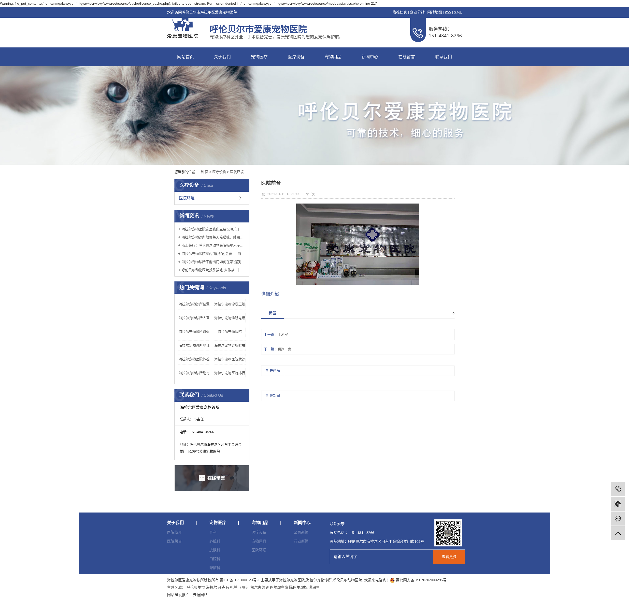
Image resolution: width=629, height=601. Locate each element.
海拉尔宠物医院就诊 (229, 359)
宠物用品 (333, 57)
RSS (448, 12)
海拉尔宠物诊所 (319, 580)
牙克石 (223, 587)
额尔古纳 (257, 587)
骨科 (213, 532)
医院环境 (237, 172)
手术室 (283, 335)
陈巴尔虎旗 (298, 587)
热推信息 (399, 12)
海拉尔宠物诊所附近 (194, 332)
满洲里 (314, 587)
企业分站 (417, 12)
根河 (245, 587)
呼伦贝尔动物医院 (347, 580)
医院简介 (174, 532)
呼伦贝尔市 (195, 587)
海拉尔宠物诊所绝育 (194, 373)
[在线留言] (618, 519)
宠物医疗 (259, 57)
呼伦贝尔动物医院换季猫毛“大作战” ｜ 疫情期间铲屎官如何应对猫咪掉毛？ (214, 270)
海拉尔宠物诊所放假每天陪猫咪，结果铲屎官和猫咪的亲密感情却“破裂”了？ (214, 237)
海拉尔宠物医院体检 (194, 359)
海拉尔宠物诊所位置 (194, 304)
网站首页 (185, 57)
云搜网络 (200, 595)
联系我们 (443, 57)
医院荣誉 (174, 541)
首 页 (204, 172)
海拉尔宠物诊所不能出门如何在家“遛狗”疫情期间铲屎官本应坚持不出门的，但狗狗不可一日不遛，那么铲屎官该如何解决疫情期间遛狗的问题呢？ (214, 262)
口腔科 (214, 559)
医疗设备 (296, 57)
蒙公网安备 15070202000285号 (420, 580)
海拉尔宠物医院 (230, 332)
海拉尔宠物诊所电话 (229, 318)
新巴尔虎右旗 (277, 587)
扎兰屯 (235, 587)
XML (458, 12)
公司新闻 (301, 532)
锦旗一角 (284, 349)
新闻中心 (369, 57)
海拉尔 (211, 587)
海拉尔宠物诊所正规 (229, 304)
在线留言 (406, 57)
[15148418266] (618, 489)
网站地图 (434, 12)
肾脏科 (214, 568)
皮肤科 (214, 550)
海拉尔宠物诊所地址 (194, 345)
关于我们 (222, 57)
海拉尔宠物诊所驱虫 (229, 345)
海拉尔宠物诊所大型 (194, 318)
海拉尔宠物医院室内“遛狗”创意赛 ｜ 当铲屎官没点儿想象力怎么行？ (214, 254)
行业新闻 (301, 541)
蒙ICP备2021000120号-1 (240, 580)
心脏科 (214, 541)
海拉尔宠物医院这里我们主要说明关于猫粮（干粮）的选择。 (214, 229)
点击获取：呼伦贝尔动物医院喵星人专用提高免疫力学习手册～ (214, 245)
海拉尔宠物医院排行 (229, 373)
